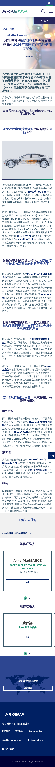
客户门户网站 (8, 749)
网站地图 (6, 731)
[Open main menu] (50, 11)
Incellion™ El (25, 239)
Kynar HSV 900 (37, 191)
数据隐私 (19, 731)
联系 (27, 582)
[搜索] (43, 11)
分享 (46, 21)
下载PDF (29, 57)
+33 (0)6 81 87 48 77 (29, 571)
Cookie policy (35, 731)
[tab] (25, 598)
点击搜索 (28, 688)
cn (49, 3)
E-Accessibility (35, 740)
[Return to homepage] (15, 11)
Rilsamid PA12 (11, 463)
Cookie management (12, 740)
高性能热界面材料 (38, 469)
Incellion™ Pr (23, 235)
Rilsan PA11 (21, 432)
